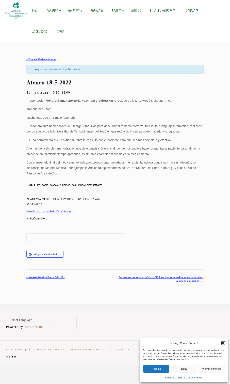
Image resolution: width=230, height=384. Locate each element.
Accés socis (119, 349)
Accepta (156, 368)
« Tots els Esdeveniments (41, 59)
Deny (184, 368)
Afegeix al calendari (45, 254)
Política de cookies (173, 377)
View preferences (211, 368)
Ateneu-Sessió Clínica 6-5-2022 (45, 277)
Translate (36, 327)
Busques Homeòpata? (87, 349)
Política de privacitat (193, 377)
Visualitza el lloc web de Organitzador (49, 211)
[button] (223, 343)
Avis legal (14, 349)
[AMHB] (16, 10)
